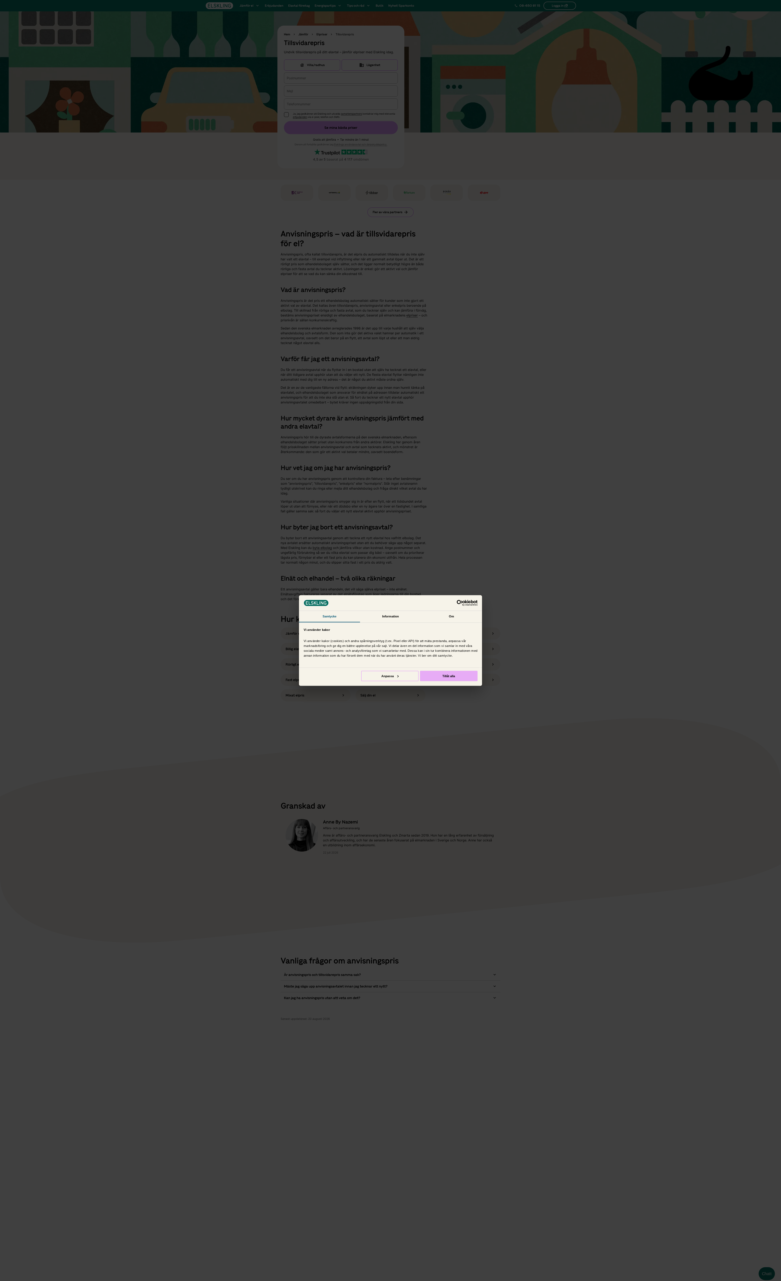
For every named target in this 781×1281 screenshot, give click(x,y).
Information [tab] (390, 616)
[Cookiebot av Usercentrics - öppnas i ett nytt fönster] (460, 603)
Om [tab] (451, 616)
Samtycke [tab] (330, 616)
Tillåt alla (448, 676)
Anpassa (387, 676)
